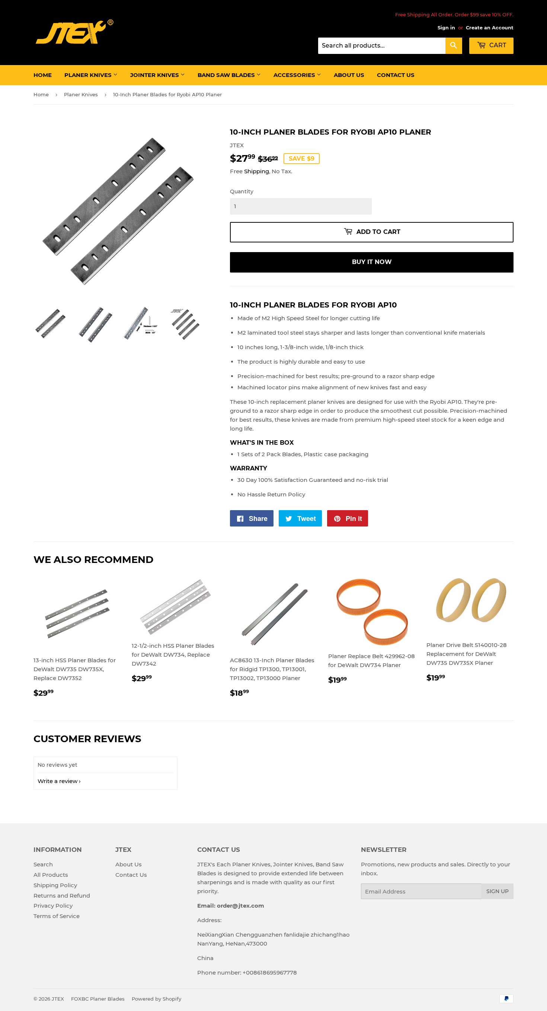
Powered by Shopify (156, 999)
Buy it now (372, 261)
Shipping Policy (55, 885)
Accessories (295, 74)
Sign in (446, 27)
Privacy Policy (53, 905)
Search (43, 864)
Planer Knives (88, 74)
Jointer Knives (155, 74)
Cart (497, 45)
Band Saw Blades (227, 74)
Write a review (57, 781)
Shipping (256, 171)
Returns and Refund (61, 895)
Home (42, 74)
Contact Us (131, 874)
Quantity (241, 191)
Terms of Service (56, 916)
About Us (349, 74)
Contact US (396, 74)
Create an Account (490, 27)
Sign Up (497, 891)
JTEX (58, 999)
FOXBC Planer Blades (98, 999)
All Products (50, 874)
